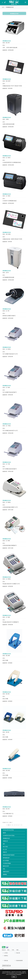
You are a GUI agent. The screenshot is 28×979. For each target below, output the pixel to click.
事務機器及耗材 (6, 838)
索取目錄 (6, 960)
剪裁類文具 (5, 841)
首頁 (3, 7)
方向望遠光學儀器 (7, 863)
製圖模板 (5, 874)
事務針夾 (5, 852)
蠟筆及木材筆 (6, 866)
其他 (4, 869)
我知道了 (14, 976)
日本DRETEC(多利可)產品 (9, 835)
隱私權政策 (19, 974)
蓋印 (4, 844)
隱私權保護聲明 (19, 960)
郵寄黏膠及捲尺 (6, 857)
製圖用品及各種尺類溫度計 (9, 855)
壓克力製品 (5, 846)
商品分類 (18, 953)
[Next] (22, 825)
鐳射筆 (4, 832)
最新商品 (6, 955)
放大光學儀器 (6, 860)
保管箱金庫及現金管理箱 (8, 830)
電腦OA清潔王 (6, 871)
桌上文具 (5, 849)
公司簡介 (6, 953)
